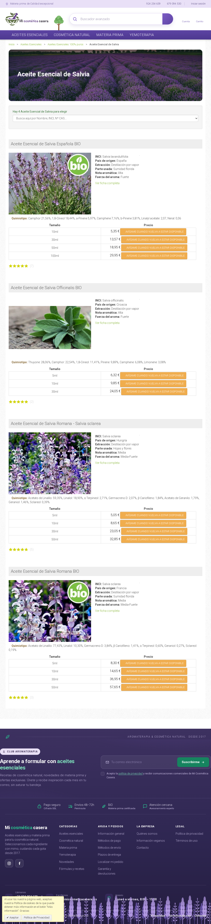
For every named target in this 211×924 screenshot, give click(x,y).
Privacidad (158, 915)
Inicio (11, 44)
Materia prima (68, 847)
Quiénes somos (147, 833)
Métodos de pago (109, 840)
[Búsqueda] (167, 18)
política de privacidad (130, 773)
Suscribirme (191, 762)
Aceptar (14, 917)
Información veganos (151, 840)
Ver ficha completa (107, 183)
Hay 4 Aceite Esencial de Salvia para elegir (40, 111)
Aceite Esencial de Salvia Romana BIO (45, 571)
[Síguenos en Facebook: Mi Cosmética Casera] (19, 863)
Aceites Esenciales (31, 44)
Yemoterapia (67, 854)
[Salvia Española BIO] (50, 183)
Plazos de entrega (109, 854)
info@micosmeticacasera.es (76, 899)
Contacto (143, 847)
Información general (111, 833)
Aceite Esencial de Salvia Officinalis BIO (46, 287)
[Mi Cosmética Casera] (26, 19)
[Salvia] (50, 327)
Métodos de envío (109, 847)
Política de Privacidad (36, 917)
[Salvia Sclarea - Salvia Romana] (50, 463)
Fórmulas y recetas (71, 868)
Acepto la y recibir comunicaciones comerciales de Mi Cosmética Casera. (157, 775)
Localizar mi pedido (110, 861)
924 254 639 (153, 3)
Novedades (66, 861)
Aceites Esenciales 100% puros (65, 44)
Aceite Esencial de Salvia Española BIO (46, 143)
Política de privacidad (189, 833)
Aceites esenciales (71, 833)
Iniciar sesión (198, 3)
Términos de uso (187, 840)
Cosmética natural (71, 840)
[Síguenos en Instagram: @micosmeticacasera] (9, 863)
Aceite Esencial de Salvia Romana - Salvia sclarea (56, 423)
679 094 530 (174, 3)
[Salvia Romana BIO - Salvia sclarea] (50, 611)
